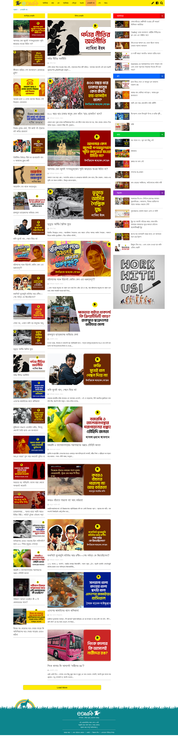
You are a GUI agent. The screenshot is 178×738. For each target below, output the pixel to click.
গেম (99, 3)
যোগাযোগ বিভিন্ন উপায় (107, 732)
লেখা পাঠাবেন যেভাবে (78, 732)
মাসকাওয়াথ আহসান (54, 449)
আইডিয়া (45, 3)
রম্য (52, 3)
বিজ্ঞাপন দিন (95, 732)
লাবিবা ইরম (52, 63)
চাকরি (88, 732)
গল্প (58, 3)
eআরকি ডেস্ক (53, 339)
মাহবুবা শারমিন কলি (54, 505)
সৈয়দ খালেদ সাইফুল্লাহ (55, 615)
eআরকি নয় (90, 3)
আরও (106, 3)
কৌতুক (74, 3)
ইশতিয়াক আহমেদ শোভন (56, 118)
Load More (62, 687)
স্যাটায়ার (65, 3)
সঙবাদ (82, 3)
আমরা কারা (67, 732)
